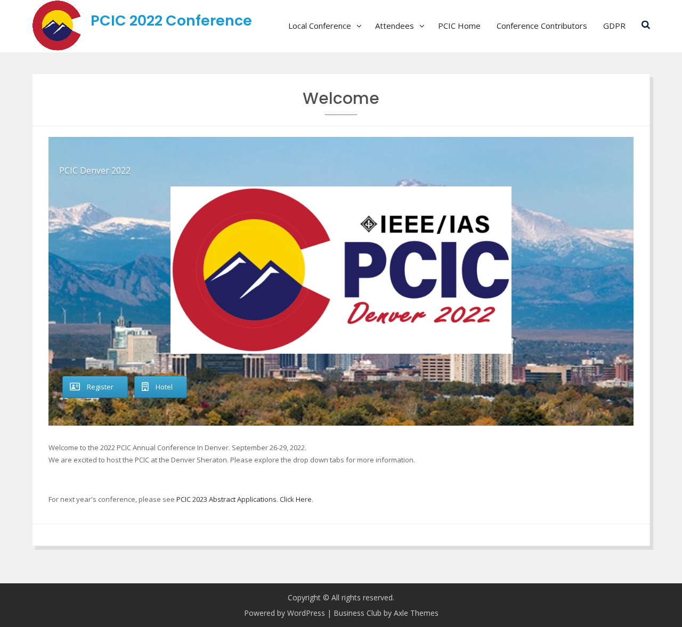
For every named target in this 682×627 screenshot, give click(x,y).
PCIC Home (459, 25)
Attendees (394, 25)
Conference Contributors (542, 25)
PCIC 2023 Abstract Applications (226, 499)
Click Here (296, 499)
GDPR (614, 25)
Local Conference (319, 25)
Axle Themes (416, 613)
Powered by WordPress (284, 613)
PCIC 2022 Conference (171, 20)
